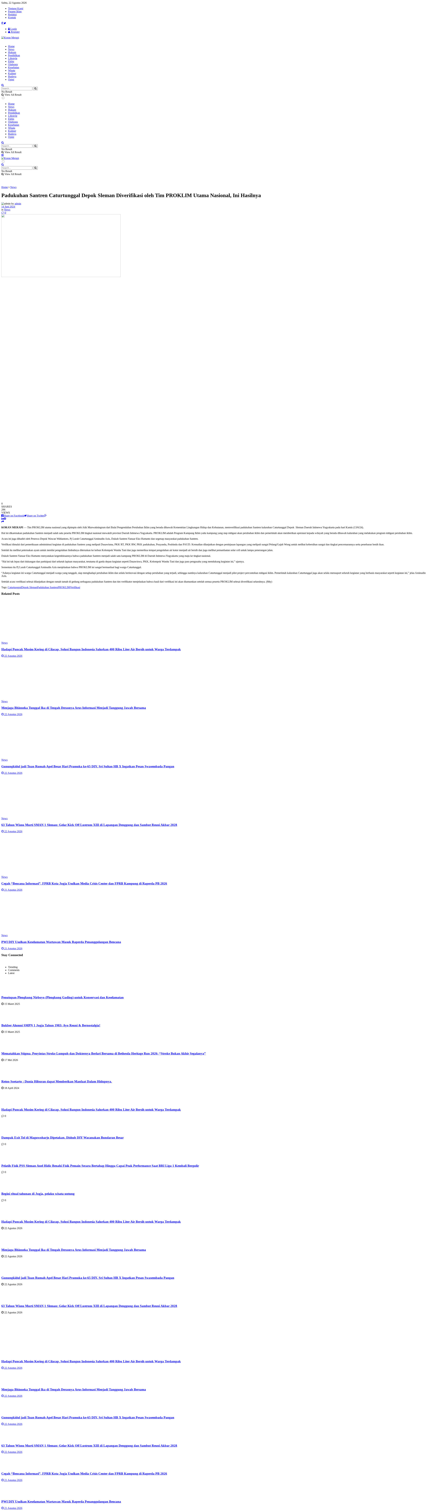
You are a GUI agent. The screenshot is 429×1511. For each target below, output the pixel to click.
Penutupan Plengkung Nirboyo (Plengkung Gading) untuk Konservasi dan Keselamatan (62, 997)
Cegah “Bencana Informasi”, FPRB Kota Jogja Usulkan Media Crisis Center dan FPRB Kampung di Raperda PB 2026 (84, 883)
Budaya (12, 76)
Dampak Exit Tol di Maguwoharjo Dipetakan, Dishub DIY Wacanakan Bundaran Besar (62, 1137)
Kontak (12, 17)
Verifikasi (75, 587)
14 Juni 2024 (8, 206)
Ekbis (11, 61)
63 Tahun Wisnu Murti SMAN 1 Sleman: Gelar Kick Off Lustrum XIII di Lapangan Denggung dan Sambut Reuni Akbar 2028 (89, 825)
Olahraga (13, 64)
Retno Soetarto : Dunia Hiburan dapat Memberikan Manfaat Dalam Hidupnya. (56, 1081)
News (11, 49)
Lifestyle (12, 58)
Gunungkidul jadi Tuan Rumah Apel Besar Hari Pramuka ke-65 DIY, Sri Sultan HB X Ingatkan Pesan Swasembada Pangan (87, 766)
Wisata (11, 70)
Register (15, 31)
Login (13, 28)
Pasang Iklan (15, 11)
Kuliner (12, 73)
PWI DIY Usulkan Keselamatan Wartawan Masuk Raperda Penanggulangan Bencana (61, 942)
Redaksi (12, 14)
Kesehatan (13, 67)
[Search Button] (35, 88)
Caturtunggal (14, 587)
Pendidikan (14, 55)
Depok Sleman (29, 587)
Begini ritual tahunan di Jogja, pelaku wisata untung (38, 1193)
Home (11, 46)
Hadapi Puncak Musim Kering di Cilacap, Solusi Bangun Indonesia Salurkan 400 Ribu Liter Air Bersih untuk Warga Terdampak (91, 649)
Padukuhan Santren (47, 587)
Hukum (12, 52)
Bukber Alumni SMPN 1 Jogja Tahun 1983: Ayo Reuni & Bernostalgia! (50, 1025)
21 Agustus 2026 (13, 889)
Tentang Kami (15, 8)
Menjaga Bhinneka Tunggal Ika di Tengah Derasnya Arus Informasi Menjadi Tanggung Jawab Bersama (73, 708)
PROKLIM (64, 587)
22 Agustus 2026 (13, 655)
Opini (11, 79)
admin (18, 203)
